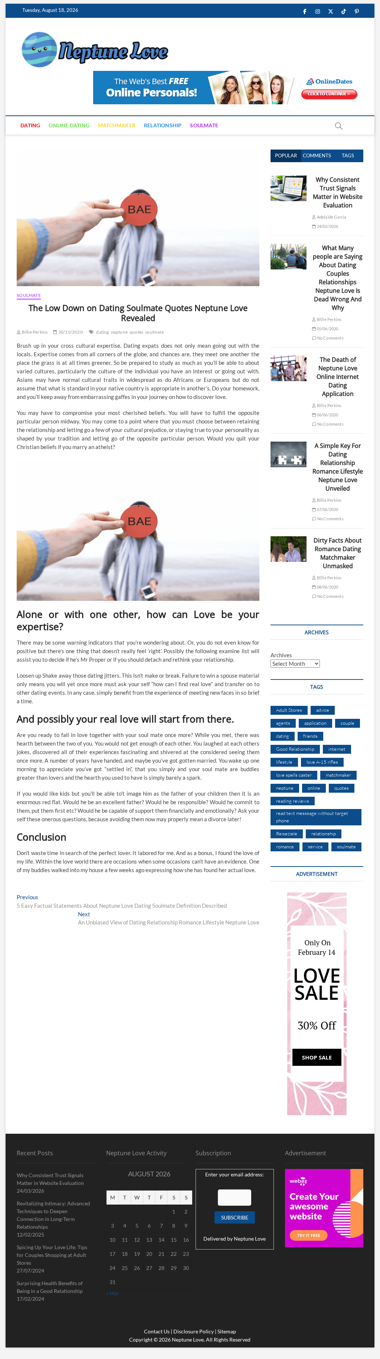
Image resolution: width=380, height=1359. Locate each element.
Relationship (162, 125)
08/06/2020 (327, 586)
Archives (281, 655)
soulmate (154, 332)
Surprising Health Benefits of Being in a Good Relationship (50, 1287)
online (314, 788)
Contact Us (157, 1331)
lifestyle (284, 762)
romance (285, 846)
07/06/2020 (327, 509)
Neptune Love (250, 1238)
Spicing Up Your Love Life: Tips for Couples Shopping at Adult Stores (52, 1255)
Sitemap (226, 1331)
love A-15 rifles (322, 762)
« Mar (112, 1293)
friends (310, 736)
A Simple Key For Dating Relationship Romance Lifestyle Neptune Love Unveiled (337, 467)
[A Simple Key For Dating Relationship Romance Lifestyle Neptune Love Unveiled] (289, 445)
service (315, 846)
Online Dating (69, 125)
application (315, 723)
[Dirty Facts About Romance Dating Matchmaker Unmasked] (289, 540)
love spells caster (294, 775)
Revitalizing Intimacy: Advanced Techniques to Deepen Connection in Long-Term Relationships (53, 1215)
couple (347, 723)
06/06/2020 (327, 414)
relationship (323, 833)
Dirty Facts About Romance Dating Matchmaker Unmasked (338, 553)
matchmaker (338, 775)
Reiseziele (286, 833)
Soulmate (204, 125)
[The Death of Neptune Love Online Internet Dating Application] (289, 359)
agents (283, 723)
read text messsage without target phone (312, 816)
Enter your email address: (234, 1174)
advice (322, 710)
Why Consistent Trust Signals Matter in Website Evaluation (338, 192)
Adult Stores (289, 710)
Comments (317, 155)
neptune (119, 332)
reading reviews (292, 801)
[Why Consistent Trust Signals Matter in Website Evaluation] (289, 179)
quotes (136, 332)
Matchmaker (116, 125)
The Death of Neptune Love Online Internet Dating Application (338, 377)
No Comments (329, 337)
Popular (286, 155)
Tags (348, 155)
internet (336, 749)
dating (102, 332)
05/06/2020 (327, 328)
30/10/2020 (70, 332)
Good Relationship (295, 749)
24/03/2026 (327, 226)
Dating (30, 125)
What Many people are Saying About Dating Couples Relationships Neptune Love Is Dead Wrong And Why (338, 278)
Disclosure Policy (193, 1331)
